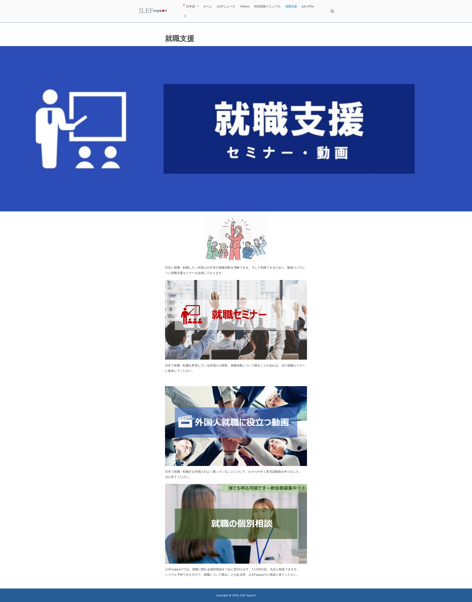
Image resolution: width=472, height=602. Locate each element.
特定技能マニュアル (267, 6)
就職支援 (291, 6)
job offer (308, 6)
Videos (245, 6)
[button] (197, 6)
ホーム (207, 6)
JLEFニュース (225, 6)
